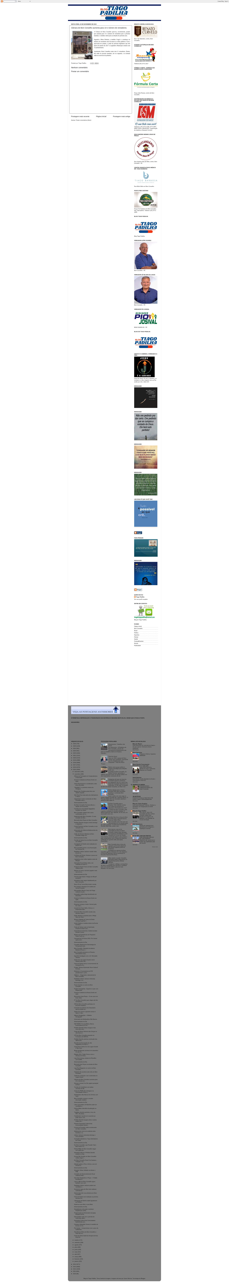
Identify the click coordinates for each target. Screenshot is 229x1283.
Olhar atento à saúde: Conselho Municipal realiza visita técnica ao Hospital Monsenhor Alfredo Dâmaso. (117, 860)
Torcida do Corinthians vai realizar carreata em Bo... (83, 1087)
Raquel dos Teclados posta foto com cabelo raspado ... (84, 792)
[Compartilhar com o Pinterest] (98, 63)
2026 (74, 743)
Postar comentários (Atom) (83, 120)
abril (76, 1254)
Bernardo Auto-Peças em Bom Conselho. (85, 820)
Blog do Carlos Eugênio (140, 803)
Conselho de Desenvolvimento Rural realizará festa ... (84, 1174)
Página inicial (101, 116)
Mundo (136, 643)
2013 (74, 1266)
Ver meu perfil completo (141, 599)
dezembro (78, 771)
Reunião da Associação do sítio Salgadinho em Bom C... (83, 1043)
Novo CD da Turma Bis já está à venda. (85, 884)
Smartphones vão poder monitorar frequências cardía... (84, 1209)
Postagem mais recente (80, 116)
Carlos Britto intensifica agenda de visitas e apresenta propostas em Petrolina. (147, 769)
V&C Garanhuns (137, 824)
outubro (77, 1240)
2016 (74, 767)
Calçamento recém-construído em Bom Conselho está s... (85, 799)
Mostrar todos (155, 846)
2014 (74, 1264)
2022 (74, 753)
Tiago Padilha (140, 597)
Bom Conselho (138, 628)
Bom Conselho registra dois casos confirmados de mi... (83, 813)
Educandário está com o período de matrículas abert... (84, 1217)
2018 (74, 762)
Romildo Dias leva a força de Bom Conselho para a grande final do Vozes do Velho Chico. (118, 818)
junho (76, 1249)
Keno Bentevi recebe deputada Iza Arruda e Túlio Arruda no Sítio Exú (144, 779)
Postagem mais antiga (121, 116)
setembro (77, 1242)
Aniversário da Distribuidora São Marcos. (85, 1019)
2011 (74, 1271)
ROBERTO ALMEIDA (139, 784)
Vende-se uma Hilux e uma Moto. (83, 1204)
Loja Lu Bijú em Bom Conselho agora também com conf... (84, 1182)
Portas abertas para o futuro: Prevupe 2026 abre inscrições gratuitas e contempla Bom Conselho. (116, 792)
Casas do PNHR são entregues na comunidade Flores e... (84, 1091)
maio (76, 1252)
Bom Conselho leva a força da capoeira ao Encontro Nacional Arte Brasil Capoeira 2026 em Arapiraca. (117, 846)
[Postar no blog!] (93, 63)
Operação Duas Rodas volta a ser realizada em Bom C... (83, 863)
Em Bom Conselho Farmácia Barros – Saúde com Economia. (85, 805)
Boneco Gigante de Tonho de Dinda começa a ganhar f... (84, 920)
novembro (78, 774)
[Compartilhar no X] (94, 63)
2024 (74, 748)
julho (76, 1247)
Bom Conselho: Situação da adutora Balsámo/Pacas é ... (84, 949)
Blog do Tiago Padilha (139, 811)
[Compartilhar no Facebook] (96, 63)
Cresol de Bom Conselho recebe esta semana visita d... (84, 912)
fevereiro (77, 1259)
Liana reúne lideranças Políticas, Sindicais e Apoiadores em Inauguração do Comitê (144, 805)
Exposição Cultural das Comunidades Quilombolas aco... (84, 1221)
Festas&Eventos (138, 641)
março (76, 1256)
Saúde (136, 639)
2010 (74, 1273)
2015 (74, 769)
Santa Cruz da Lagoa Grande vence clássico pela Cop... (84, 960)
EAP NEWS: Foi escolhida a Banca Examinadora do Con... (84, 1024)
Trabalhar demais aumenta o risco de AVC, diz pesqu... (84, 1113)
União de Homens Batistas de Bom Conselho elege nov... (84, 834)
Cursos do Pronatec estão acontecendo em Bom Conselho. (85, 1128)
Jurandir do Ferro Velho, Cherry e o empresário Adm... (84, 908)
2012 (74, 1269)
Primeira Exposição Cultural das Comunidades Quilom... (83, 1124)
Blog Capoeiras (137, 752)
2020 (74, 758)
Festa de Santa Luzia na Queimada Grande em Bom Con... (84, 927)
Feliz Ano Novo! (112, 756)
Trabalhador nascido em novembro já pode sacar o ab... (84, 1116)
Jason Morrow (128, 1278)
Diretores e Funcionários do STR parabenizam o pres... (83, 972)
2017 (74, 765)
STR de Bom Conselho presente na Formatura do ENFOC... (84, 1036)
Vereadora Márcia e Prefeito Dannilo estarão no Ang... (84, 1153)
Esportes (136, 635)
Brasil (135, 630)
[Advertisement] (141, 676)
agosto (77, 1245)
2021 (74, 755)
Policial (136, 637)
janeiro (77, 1261)
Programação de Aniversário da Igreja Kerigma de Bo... (85, 1213)
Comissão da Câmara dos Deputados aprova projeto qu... (84, 1008)
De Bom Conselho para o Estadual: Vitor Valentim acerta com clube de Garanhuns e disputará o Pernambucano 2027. (117, 806)
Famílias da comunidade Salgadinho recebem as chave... (84, 809)
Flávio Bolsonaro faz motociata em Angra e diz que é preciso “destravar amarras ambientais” (144, 747)
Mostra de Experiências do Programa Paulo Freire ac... (84, 935)
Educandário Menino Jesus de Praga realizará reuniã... (84, 891)
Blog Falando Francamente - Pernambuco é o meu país (141, 765)
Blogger (143, 1278)
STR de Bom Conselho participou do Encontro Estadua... (84, 1004)
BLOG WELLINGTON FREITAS (142, 836)
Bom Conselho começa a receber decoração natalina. (83, 1099)
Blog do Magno (137, 744)
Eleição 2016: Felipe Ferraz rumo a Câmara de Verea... (84, 1055)
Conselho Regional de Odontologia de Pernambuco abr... (85, 945)
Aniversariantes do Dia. (80, 802)
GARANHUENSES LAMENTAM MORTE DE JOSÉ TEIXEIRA (146, 787)
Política (136, 632)
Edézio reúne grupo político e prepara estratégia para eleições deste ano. (117, 768)
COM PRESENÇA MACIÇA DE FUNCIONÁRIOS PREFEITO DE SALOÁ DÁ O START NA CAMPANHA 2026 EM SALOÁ (147, 840)
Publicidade (137, 645)
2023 (74, 750)
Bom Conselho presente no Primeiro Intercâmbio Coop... (84, 953)
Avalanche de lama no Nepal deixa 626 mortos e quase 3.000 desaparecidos (143, 798)
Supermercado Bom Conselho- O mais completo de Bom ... (85, 817)
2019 (74, 760)
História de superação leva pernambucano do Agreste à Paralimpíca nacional (147, 827)
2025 (74, 746)
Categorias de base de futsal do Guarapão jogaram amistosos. (117, 780)
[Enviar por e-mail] (91, 63)
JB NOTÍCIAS (137, 796)
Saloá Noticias (137, 777)
